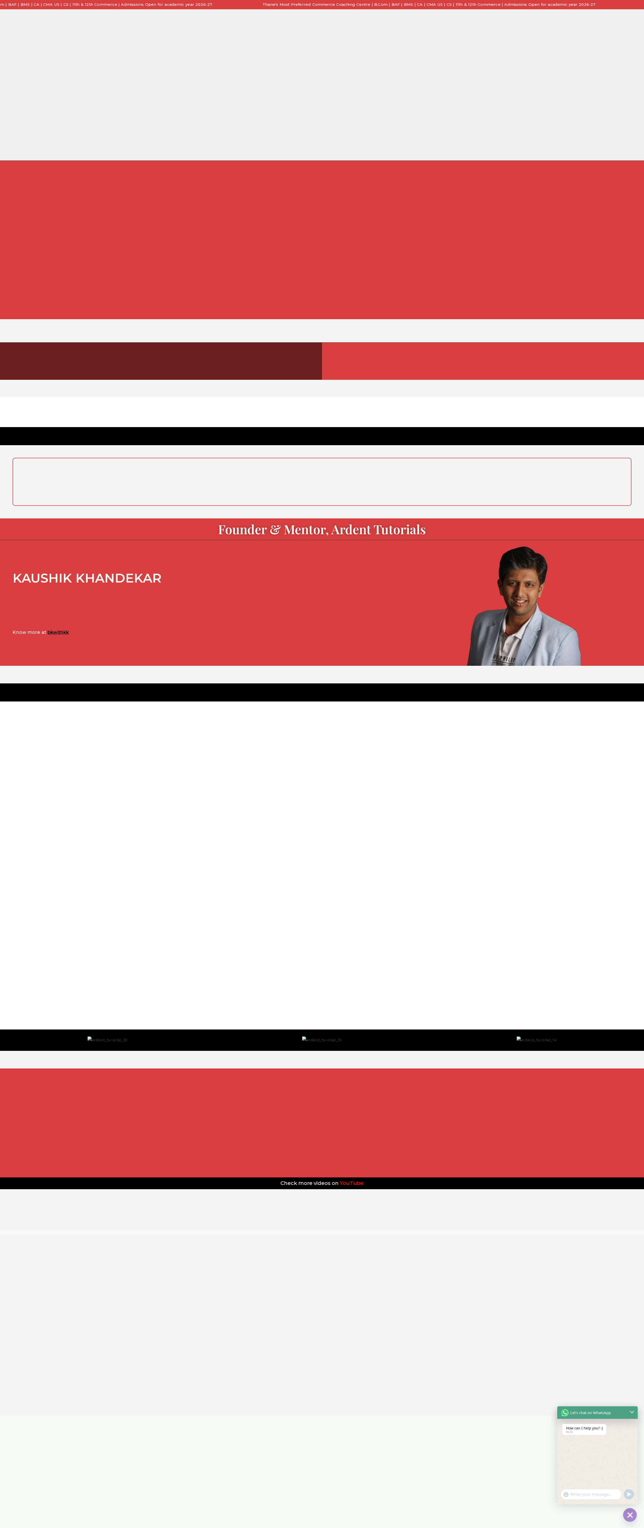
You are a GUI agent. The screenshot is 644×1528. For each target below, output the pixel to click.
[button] (5, 1036)
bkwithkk (58, 632)
